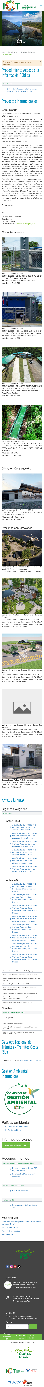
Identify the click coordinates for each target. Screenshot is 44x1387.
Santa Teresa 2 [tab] (23, 323)
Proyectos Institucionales (19, 101)
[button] (41, 5)
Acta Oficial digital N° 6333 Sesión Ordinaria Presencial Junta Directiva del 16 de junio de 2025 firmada (25, 958)
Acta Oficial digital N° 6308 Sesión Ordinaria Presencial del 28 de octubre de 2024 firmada (25, 827)
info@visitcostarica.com (29, 1318)
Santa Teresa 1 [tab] (20, 323)
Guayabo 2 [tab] (23, 435)
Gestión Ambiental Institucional (15, 1073)
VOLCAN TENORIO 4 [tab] (26, 378)
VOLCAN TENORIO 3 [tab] (23, 378)
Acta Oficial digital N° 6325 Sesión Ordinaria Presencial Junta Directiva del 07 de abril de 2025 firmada (25, 887)
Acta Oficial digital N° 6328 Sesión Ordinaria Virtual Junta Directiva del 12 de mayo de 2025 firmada (25, 918)
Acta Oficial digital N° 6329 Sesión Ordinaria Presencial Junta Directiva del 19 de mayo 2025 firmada (25, 928)
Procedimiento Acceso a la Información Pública (20, 72)
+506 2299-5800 (26, 1316)
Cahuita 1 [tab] (19, 268)
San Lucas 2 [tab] (23, 504)
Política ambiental (14, 1130)
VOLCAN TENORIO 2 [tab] (20, 378)
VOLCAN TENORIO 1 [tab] (18, 378)
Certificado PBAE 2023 (20, 1190)
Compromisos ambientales (18, 1126)
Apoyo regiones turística (11, 1231)
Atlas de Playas (7, 1234)
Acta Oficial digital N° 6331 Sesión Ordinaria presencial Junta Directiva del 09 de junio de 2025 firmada (25, 947)
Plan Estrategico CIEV (10, 1227)
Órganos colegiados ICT (7, 1336)
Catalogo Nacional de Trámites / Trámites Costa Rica (20, 1047)
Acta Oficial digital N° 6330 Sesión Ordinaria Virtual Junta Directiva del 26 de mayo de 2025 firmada (25, 937)
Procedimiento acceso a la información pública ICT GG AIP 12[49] (21, 90)
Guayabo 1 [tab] (20, 435)
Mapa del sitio (31, 1336)
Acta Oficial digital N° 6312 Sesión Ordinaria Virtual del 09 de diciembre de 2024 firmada (25, 860)
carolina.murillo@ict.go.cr (25, 223)
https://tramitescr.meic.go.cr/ (30, 1060)
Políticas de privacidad (20, 1336)
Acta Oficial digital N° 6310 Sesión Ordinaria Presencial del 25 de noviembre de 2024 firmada (25, 844)
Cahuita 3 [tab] (24, 268)
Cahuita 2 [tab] (22, 268)
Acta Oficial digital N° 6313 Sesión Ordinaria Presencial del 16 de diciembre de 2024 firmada (25, 868)
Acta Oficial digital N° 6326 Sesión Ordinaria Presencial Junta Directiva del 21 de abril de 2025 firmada (25, 898)
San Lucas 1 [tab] (20, 504)
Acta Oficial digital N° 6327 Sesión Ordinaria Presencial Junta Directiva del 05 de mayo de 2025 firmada (25, 909)
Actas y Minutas (13, 800)
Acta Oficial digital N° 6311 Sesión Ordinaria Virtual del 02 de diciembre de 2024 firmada (25, 852)
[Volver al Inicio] (19, 5)
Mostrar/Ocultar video (16, 1145)
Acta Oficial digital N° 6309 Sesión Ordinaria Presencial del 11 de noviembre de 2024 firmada (25, 835)
